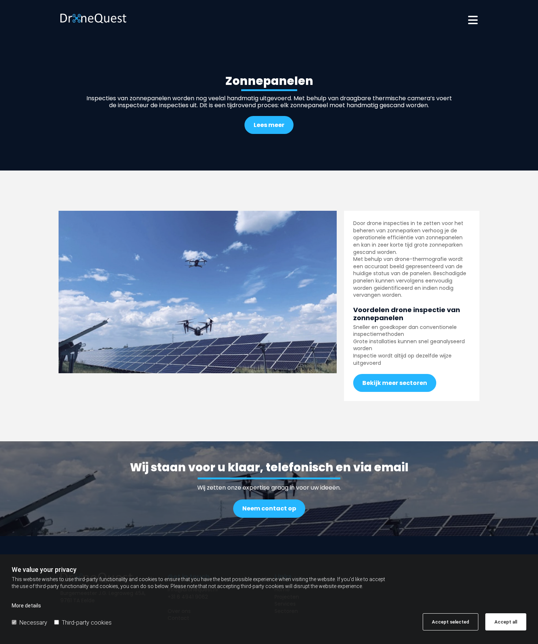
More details (26, 606)
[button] (340, 18)
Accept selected (450, 622)
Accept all (505, 622)
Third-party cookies (87, 622)
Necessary (33, 622)
